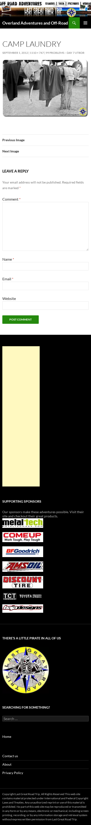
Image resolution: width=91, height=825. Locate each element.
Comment (11, 199)
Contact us (10, 756)
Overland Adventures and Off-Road (35, 22)
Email (7, 279)
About (6, 764)
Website (9, 298)
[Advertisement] (21, 416)
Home (6, 737)
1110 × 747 (37, 52)
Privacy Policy (12, 773)
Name (8, 259)
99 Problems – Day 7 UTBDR (65, 52)
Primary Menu (85, 23)
